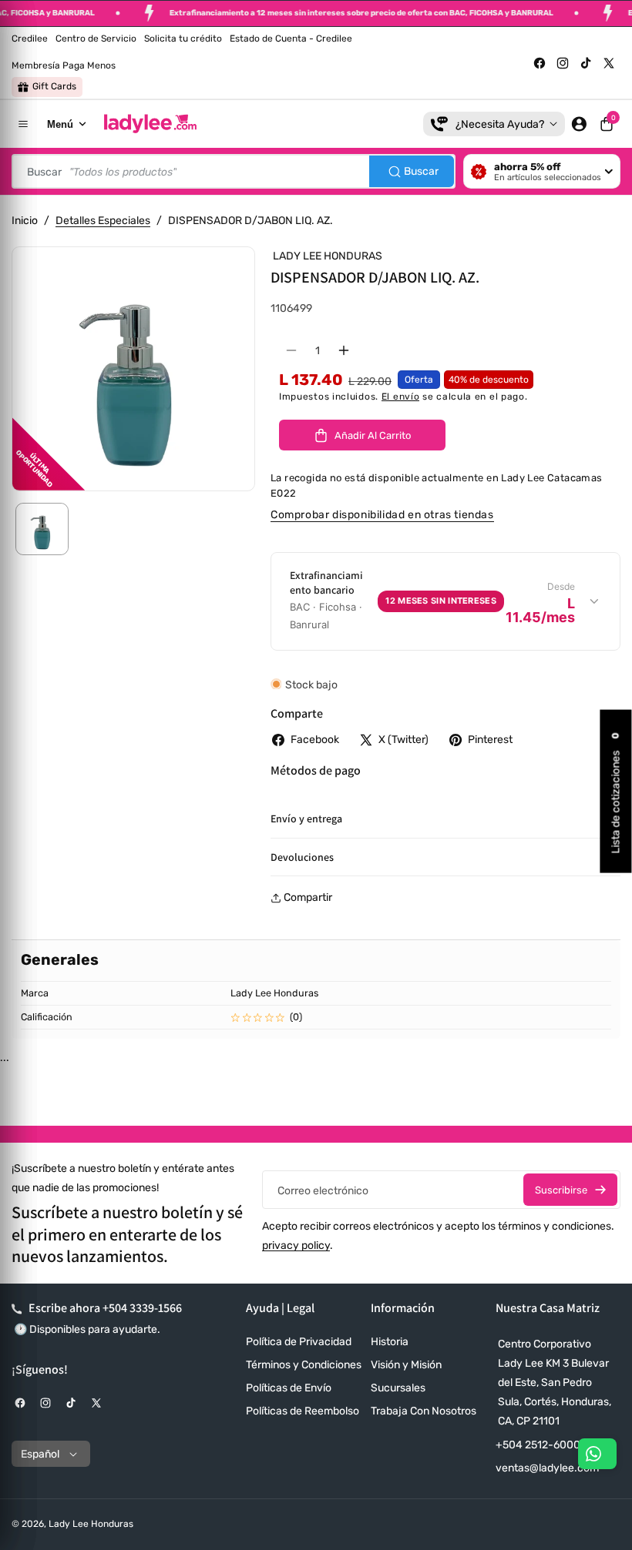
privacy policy (296, 1245)
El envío (401, 396)
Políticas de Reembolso (302, 1411)
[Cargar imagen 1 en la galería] (42, 529)
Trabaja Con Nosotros (423, 1411)
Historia (389, 1341)
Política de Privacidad (298, 1341)
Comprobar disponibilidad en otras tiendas (382, 514)
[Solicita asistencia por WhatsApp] (597, 1453)
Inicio (25, 220)
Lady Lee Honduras (91, 1523)
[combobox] (234, 171)
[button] (606, 124)
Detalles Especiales (102, 220)
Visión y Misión (406, 1364)
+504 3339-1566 (142, 1308)
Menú (60, 124)
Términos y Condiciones (303, 1364)
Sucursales (398, 1387)
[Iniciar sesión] (578, 124)
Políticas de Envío (288, 1387)
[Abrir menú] (23, 124)
